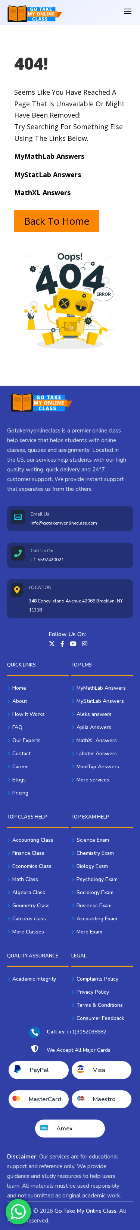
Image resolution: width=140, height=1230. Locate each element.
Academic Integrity (34, 979)
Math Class (25, 879)
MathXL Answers (97, 740)
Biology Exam (92, 866)
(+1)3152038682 (76, 1031)
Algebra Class (28, 892)
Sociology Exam (95, 892)
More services (93, 779)
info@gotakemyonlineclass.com (64, 523)
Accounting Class (32, 840)
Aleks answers (94, 714)
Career (20, 766)
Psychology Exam (97, 879)
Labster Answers (97, 753)
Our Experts (26, 740)
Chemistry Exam (95, 853)
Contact (21, 753)
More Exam (89, 931)
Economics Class (32, 866)
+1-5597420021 (47, 560)
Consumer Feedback (100, 1018)
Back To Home (56, 221)
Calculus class (29, 918)
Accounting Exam (97, 918)
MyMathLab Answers (101, 688)
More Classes (28, 931)
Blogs (19, 779)
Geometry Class (31, 905)
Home (19, 688)
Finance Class (28, 853)
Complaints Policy (97, 979)
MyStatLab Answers (100, 701)
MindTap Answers (98, 766)
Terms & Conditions (100, 1005)
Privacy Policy (93, 992)
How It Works (28, 714)
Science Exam (93, 840)
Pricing (20, 792)
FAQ (17, 727)
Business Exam (94, 905)
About (19, 701)
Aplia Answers (94, 727)
